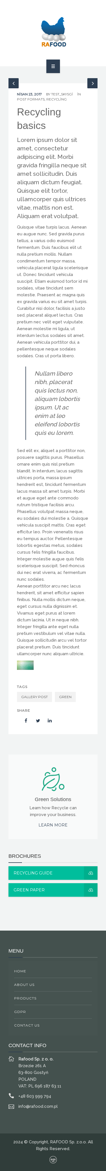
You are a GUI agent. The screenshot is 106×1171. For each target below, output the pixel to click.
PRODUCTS (25, 998)
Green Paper (29, 889)
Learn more (53, 825)
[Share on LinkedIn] (47, 721)
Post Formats (31, 99)
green (65, 697)
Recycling (56, 99)
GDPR (20, 1012)
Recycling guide (33, 873)
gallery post (34, 697)
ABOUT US (24, 985)
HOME (20, 971)
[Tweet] (35, 721)
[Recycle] (53, 32)
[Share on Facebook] (23, 721)
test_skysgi (62, 94)
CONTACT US (27, 1025)
